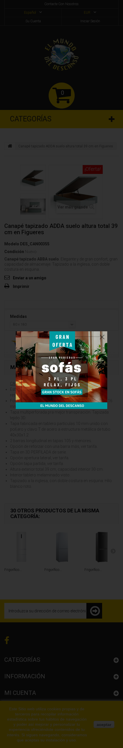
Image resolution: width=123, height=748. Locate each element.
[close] (102, 335)
